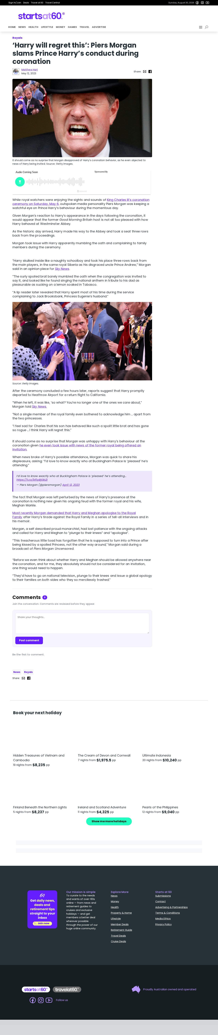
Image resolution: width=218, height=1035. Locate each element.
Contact (160, 901)
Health (33, 27)
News (22, 27)
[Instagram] (202, 3)
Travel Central (52, 2)
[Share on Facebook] (150, 71)
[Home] (41, 15)
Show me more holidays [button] (109, 821)
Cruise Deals (118, 941)
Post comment (29, 640)
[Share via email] (145, 71)
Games (72, 27)
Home (12, 27)
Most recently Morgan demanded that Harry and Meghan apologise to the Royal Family (74, 515)
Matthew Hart (29, 69)
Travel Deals (118, 935)
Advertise (99, 27)
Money (60, 27)
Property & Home (121, 913)
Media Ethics (163, 918)
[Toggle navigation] (201, 27)
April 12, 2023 (71, 485)
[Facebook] (197, 3)
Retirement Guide (121, 930)
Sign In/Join (15, 2)
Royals (28, 672)
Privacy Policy (163, 924)
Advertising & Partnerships (171, 907)
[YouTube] (207, 3)
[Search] (207, 27)
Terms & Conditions (167, 913)
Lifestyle (47, 27)
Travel (84, 27)
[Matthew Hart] (15, 71)
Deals (26, 2)
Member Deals (120, 924)
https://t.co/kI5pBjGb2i (32, 480)
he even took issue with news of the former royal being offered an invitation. (76, 447)
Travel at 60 (37, 2)
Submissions (163, 896)
